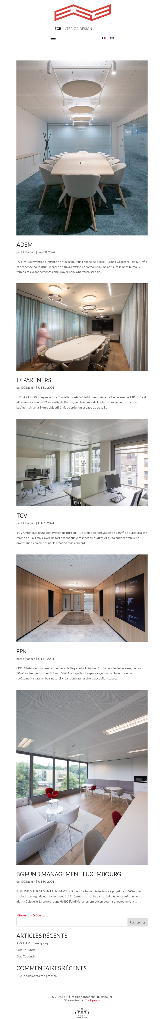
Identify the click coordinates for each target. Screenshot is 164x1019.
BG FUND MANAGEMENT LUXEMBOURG (68, 874)
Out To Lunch (25, 956)
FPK (21, 651)
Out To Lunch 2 (26, 949)
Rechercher (137, 922)
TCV (21, 515)
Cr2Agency (92, 1000)
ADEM (24, 244)
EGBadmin (28, 252)
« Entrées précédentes (31, 915)
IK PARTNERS (33, 380)
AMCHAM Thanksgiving (32, 943)
